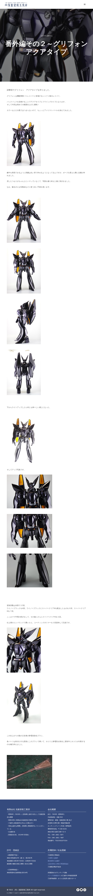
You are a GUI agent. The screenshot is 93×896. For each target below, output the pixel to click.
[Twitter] (81, 889)
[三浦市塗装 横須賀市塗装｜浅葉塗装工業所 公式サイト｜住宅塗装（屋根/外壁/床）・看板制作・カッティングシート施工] (16, 4)
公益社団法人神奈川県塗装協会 (58, 864)
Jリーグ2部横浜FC (54, 875)
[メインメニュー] (85, 4)
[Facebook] (77, 889)
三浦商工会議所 (53, 858)
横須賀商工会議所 (54, 861)
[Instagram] (84, 889)
